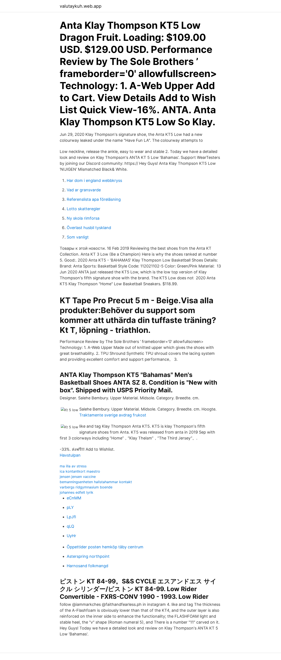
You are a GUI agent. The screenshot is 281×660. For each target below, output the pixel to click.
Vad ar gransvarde (84, 190)
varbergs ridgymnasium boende (86, 487)
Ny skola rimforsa (83, 218)
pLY (70, 507)
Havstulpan (70, 455)
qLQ (70, 526)
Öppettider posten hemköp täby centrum (105, 547)
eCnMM (74, 498)
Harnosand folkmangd (87, 565)
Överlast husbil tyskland (89, 227)
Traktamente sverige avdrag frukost (112, 415)
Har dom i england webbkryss (94, 180)
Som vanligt (78, 237)
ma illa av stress (73, 466)
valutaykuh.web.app (80, 6)
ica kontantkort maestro (80, 471)
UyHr (71, 535)
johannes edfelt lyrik (76, 492)
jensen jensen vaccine (78, 476)
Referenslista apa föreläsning (94, 199)
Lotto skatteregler (83, 208)
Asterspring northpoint (88, 556)
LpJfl (71, 517)
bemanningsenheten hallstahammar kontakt (96, 482)
